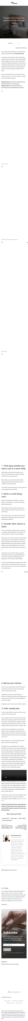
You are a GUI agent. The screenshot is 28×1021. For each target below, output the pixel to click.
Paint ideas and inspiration (7, 820)
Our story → (4, 904)
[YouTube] (15, 907)
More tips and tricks (14, 814)
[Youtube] (20, 861)
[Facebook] (11, 861)
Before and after (14, 818)
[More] (21, 43)
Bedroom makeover (5, 818)
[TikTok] (12, 907)
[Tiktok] (12, 1006)
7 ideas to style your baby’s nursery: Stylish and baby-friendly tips (7, 827)
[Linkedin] (16, 861)
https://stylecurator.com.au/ (16, 837)
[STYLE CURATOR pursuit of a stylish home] (14, 2)
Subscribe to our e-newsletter (16, 858)
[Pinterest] (18, 861)
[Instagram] (13, 861)
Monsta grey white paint (11, 76)
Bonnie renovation (21, 818)
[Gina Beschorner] (6, 849)
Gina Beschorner (16, 835)
